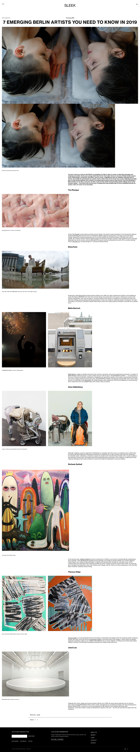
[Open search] (137, 4)
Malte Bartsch (72, 374)
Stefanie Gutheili (85, 559)
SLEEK (70, 5)
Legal (93, 737)
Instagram (15, 741)
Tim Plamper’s (76, 234)
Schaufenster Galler (95, 639)
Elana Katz (82, 295)
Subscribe (31, 736)
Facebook (23, 741)
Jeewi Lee (83, 703)
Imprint (93, 735)
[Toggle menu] (3, 4)
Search (93, 742)
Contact (94, 740)
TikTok (30, 741)
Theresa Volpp (72, 638)
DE (127, 749)
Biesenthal (88, 380)
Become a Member (57, 739)
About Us (94, 732)
